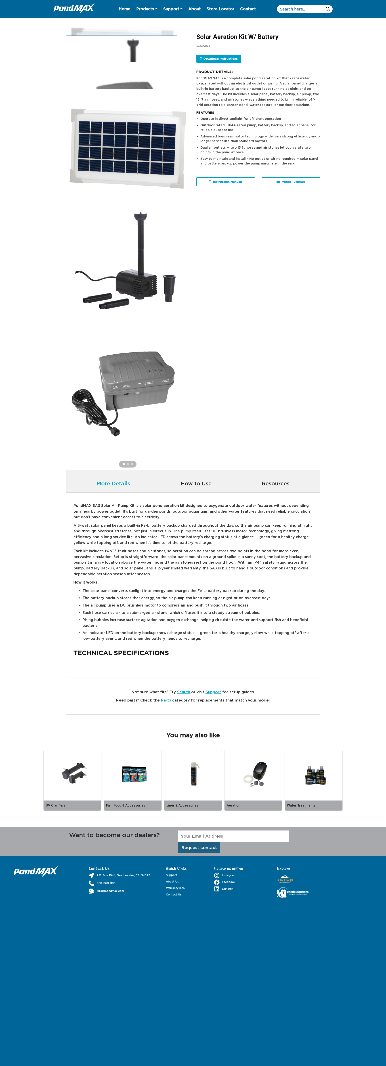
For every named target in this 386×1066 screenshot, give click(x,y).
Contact (248, 9)
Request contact (199, 847)
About (194, 9)
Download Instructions (220, 58)
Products (145, 9)
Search (183, 692)
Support (171, 9)
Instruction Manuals (227, 181)
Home (124, 9)
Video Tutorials (293, 181)
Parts (166, 700)
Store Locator (220, 9)
